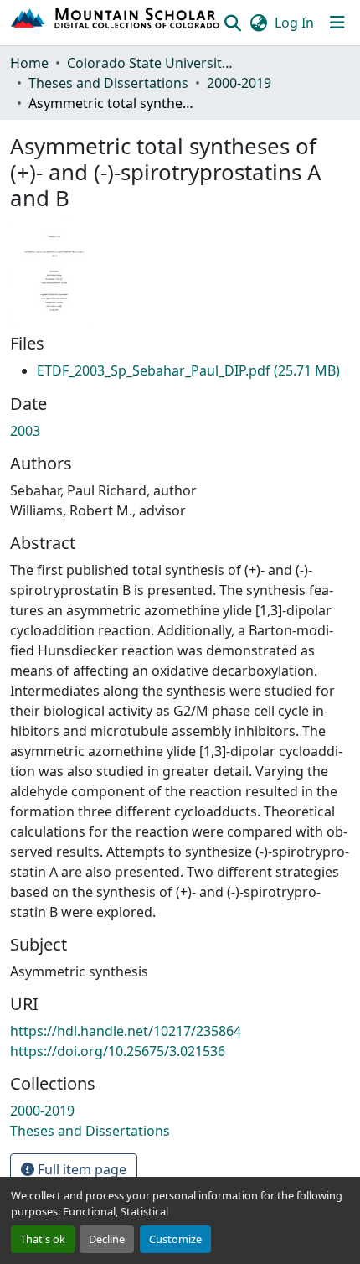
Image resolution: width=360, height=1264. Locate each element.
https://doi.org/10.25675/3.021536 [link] (117, 1051)
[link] (188, 370)
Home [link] (29, 63)
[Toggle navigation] (337, 23)
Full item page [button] (80, 1169)
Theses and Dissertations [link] (108, 83)
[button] (116, 23)
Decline (107, 1238)
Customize (175, 1238)
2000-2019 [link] (239, 83)
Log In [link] (294, 22)
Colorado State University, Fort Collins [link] (150, 63)
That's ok (42, 1238)
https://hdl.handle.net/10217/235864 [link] (125, 1031)
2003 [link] (25, 431)
